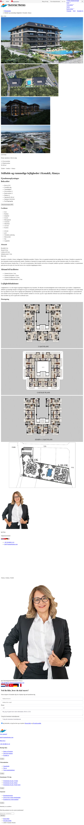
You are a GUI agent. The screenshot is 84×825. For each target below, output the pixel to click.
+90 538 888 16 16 (9, 542)
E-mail (5, 548)
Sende (4, 727)
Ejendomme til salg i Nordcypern (11, 784)
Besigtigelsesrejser (8, 795)
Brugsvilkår (28, 723)
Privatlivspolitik (37, 723)
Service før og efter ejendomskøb (11, 797)
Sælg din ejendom (8, 753)
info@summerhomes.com (11, 544)
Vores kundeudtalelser (9, 770)
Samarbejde (6, 766)
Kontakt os (80, 11)
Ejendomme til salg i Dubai (10, 782)
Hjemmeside (7, 11)
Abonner (3, 815)
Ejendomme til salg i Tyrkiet (10, 780)
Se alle (2, 758)
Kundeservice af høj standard (10, 799)
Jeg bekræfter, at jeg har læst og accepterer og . (22, 723)
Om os (5, 768)
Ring (12, 548)
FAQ (74, 11)
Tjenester (69, 11)
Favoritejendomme (55, 1)
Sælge (68, 7)
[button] (69, 2)
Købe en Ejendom (8, 751)
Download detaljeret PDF (7, 204)
